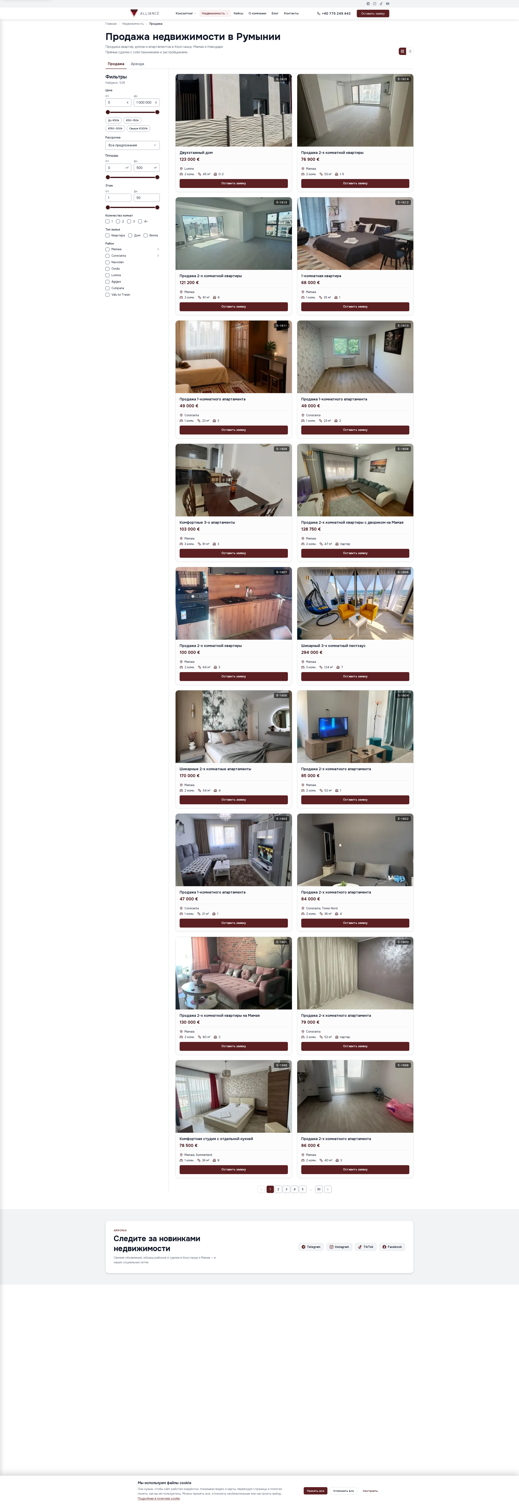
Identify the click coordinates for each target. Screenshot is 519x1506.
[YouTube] (387, 3)
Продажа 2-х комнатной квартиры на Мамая (220, 1015)
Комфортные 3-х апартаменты (207, 522)
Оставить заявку (373, 13)
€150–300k (115, 128)
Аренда (137, 64)
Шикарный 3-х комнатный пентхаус (333, 646)
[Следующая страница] (327, 1189)
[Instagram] (374, 3)
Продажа (116, 64)
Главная (111, 24)
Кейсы (238, 13)
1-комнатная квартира (321, 276)
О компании (257, 13)
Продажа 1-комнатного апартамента (213, 399)
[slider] (107, 112)
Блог (275, 13)
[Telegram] (368, 3)
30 (319, 1189)
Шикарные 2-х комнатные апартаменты (215, 769)
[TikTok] (381, 3)
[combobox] (132, 145)
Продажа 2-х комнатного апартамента (336, 769)
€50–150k (132, 120)
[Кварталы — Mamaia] (141, 249)
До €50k (113, 120)
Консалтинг (184, 13)
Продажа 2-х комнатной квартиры (332, 152)
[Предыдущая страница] (261, 1189)
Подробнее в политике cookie (159, 1498)
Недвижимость (213, 13)
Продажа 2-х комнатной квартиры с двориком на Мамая (352, 522)
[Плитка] (402, 51)
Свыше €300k (138, 128)
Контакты (291, 13)
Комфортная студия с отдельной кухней (216, 1139)
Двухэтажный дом (196, 152)
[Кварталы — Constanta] (144, 255)
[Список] (409, 51)
